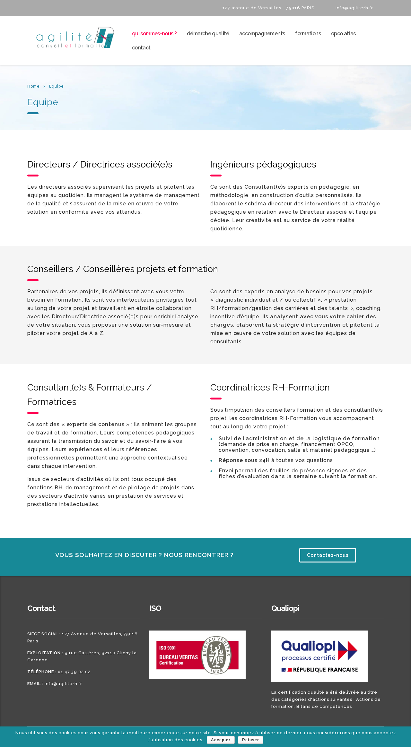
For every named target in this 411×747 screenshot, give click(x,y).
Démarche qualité (208, 33)
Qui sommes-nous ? (154, 33)
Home (33, 86)
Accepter (221, 740)
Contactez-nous (327, 555)
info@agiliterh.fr (63, 683)
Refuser (250, 740)
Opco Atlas (343, 33)
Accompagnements (262, 33)
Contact (141, 48)
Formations (308, 33)
